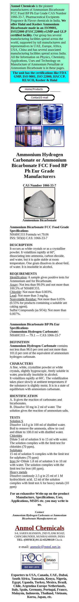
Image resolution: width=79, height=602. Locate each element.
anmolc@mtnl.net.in (45, 547)
